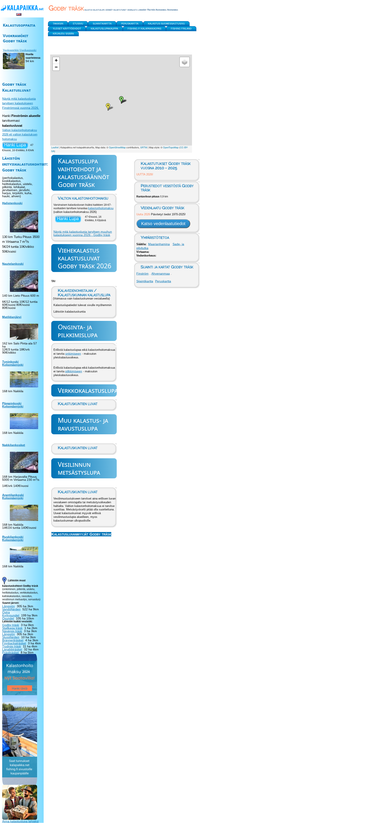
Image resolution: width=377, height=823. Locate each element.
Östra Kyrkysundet (10, 614)
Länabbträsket (12, 649)
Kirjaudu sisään (63, 33)
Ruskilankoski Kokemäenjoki (12, 538)
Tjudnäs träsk (11, 646)
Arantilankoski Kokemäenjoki (13, 496)
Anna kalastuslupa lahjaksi (20, 821)
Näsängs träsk (12, 631)
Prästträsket (10, 652)
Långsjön (8, 606)
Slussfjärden (10, 637)
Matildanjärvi (11, 317)
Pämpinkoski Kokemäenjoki (12, 405)
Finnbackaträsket (14, 643)
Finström (142, 273)
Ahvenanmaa (160, 273)
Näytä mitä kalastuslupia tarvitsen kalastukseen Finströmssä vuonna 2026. (20, 103)
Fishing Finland (181, 28)
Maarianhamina (159, 244)
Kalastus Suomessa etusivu (166, 23)
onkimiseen (73, 353)
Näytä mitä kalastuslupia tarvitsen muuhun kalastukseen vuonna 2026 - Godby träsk (82, 233)
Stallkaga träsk (12, 628)
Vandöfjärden (11, 609)
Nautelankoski (13, 263)
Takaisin (58, 23)
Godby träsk (10, 625)
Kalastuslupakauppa (104, 28)
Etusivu (78, 23)
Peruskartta (163, 281)
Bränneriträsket (12, 640)
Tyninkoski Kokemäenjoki (12, 363)
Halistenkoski (12, 203)
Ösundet (8, 618)
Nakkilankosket (13, 445)
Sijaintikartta (144, 281)
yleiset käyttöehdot (67, 28)
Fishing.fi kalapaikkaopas (144, 28)
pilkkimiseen (73, 371)
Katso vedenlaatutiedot (163, 223)
